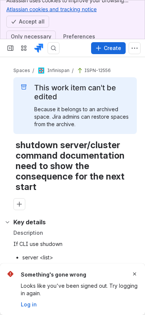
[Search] (53, 48)
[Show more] (135, 48)
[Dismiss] (134, 273)
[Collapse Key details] (7, 222)
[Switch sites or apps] (24, 48)
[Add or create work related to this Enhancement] (19, 204)
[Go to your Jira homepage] (39, 48)
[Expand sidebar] (10, 48)
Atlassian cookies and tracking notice (51, 9)
